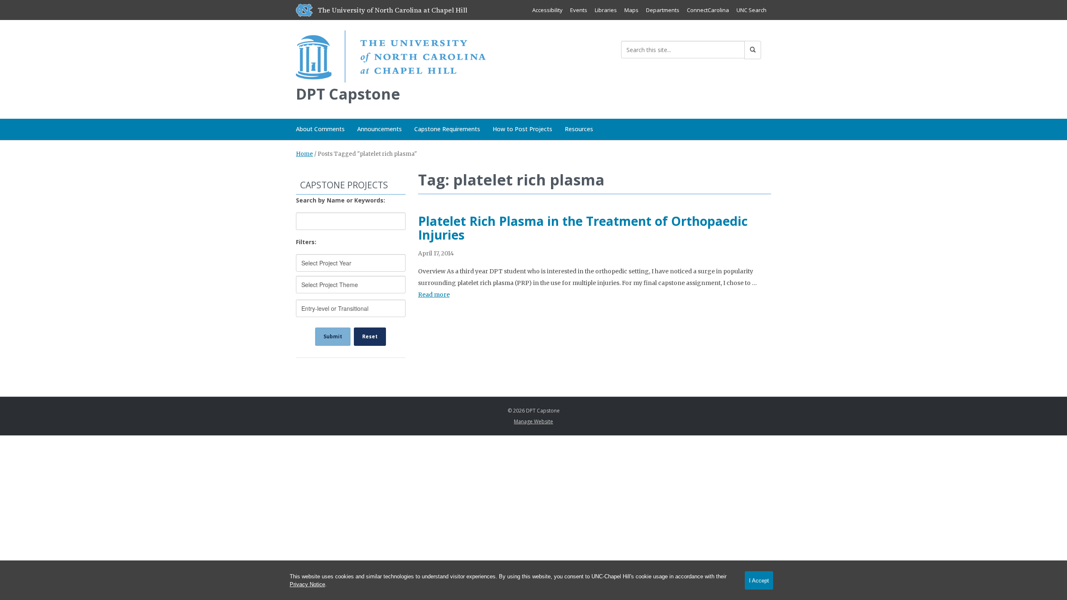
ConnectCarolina (708, 10)
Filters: (306, 242)
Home (304, 154)
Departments (662, 10)
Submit (332, 336)
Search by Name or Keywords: (340, 200)
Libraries (606, 10)
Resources (579, 129)
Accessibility (547, 10)
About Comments (320, 129)
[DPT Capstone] (391, 55)
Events (578, 10)
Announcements (379, 129)
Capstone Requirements (447, 129)
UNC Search (751, 10)
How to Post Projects (522, 129)
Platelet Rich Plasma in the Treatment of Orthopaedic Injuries (583, 227)
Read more (434, 294)
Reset (370, 336)
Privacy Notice (307, 584)
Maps (631, 10)
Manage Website (533, 421)
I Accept (759, 581)
